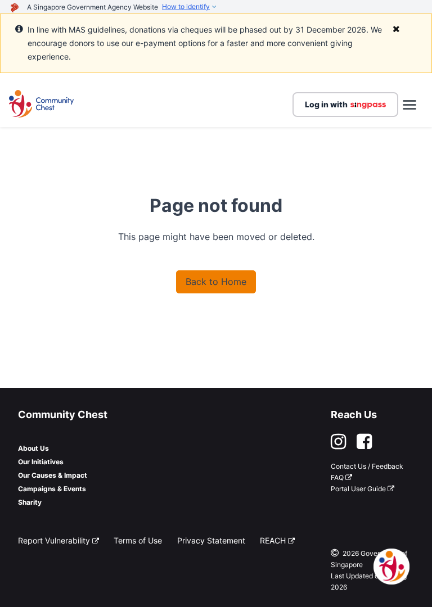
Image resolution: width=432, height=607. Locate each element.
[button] (41, 104)
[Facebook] (364, 444)
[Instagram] (343, 444)
